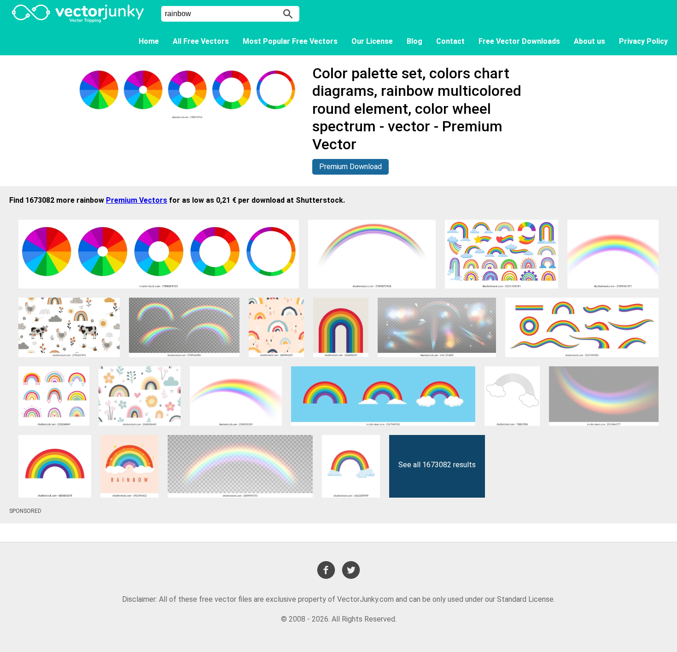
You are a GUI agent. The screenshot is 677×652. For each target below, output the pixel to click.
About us (589, 41)
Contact (450, 41)
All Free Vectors (201, 41)
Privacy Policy (643, 41)
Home (149, 41)
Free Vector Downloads (519, 41)
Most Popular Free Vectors (290, 41)
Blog (414, 41)
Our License (372, 41)
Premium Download (350, 166)
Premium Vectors (136, 200)
